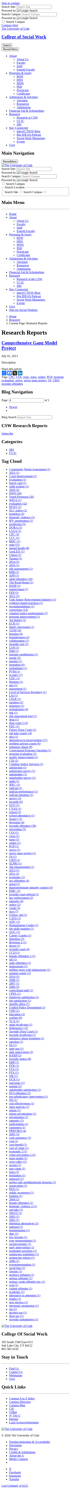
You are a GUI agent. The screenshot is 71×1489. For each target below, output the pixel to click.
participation (18, 1124)
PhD (19, 86)
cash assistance (20, 1137)
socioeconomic (20, 1244)
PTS (14, 1072)
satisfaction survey (22, 771)
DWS (15, 493)
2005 (14, 1134)
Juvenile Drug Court (23, 1031)
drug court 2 (18, 723)
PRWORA (17, 1131)
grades (15, 1298)
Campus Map (17, 1405)
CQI (18, 377)
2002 (14, 1220)
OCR (14, 1079)
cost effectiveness (21, 1103)
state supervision (21, 1052)
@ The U (14, 1415)
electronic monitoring (24, 1305)
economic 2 (18, 1151)
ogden (41, 377)
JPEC (14, 784)
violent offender (20, 1288)
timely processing (21, 627)
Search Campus (33, 192)
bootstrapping (19, 1230)
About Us (22, 59)
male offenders (20, 963)
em (13, 1309)
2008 (14, 980)
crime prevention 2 (22, 1155)
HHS (20, 80)
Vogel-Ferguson (21, 496)
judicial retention (21, 795)
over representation (22, 1240)
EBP (14, 1062)
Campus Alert (10, 25)
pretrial (15, 1086)
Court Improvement (23, 476)
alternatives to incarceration (28, 740)
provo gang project (35, 380)
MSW (20, 83)
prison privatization (22, 1113)
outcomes (17, 1083)
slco (13, 736)
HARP (15, 1055)
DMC (14, 891)
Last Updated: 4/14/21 (15, 1485)
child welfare (19, 486)
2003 (14, 1216)
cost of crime (19, 1148)
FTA (14, 1069)
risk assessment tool (23, 716)
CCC (14, 537)
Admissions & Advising (23, 97)
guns (14, 1172)
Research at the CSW (29, 279)
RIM (14, 572)
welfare (15, 1017)
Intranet (13, 1419)
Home (12, 214)
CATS (15, 918)
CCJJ (14, 952)
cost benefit (18, 1144)
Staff (19, 66)
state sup (16, 1048)
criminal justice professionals (28, 613)
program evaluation (22, 753)
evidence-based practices (26, 603)
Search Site (12, 192)
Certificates (23, 93)
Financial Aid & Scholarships (26, 110)
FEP (13, 592)
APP (14, 575)
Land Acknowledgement (24, 1422)
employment (18, 589)
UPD (14, 1011)
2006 (14, 987)
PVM (14, 671)
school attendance (21, 815)
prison (15, 1110)
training (15, 1196)
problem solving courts (25, 743)
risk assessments (21, 568)
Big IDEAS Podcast (29, 134)
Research (14, 114)
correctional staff (21, 990)
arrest (14, 884)
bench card (17, 483)
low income (18, 1237)
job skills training (21, 928)
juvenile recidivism (22, 1035)
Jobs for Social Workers (23, 310)
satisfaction (18, 767)
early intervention (21, 1247)
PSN (14, 1189)
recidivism (17, 524)
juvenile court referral (24, 894)
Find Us (14, 1368)
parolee (15, 661)
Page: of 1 (25, 400)
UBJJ (56, 380)
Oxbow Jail (18, 915)
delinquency (18, 1028)
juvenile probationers (23, 1319)
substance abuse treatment (26, 1038)
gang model (18, 1158)
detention (16, 939)
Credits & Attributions (22, 1452)
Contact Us (16, 1372)
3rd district (17, 620)
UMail (13, 1412)
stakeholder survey (22, 777)
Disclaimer (15, 1445)
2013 (14, 870)
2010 (14, 976)
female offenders (21, 1202)
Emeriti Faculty (26, 69)
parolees (16, 702)
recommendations (21, 606)
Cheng (15, 555)
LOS (14, 647)
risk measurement (21, 867)
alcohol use (18, 1312)
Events (21, 141)
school (15, 812)
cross (26, 377)
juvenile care (18, 644)
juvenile (16, 801)
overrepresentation (22, 1264)
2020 (14, 490)
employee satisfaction (24, 997)
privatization (18, 1117)
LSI (13, 695)
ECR (14, 623)
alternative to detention (24, 1295)
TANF (15, 630)
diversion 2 (18, 942)
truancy (15, 819)
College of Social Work (24, 36)
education (17, 1014)
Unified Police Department (27, 1007)
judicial (15, 788)
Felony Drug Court (22, 729)
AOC (14, 932)
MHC (14, 541)
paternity (16, 1120)
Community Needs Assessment (29, 469)
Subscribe (7, 433)
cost (13, 1141)
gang (33, 377)
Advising (22, 100)
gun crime (17, 1168)
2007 (14, 983)
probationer (18, 668)
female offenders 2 (22, 956)
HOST (15, 507)
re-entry (16, 675)
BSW (20, 76)
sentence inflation (21, 1274)
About (13, 56)
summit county (20, 973)
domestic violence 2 (23, 1206)
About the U (16, 1455)
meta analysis (19, 1107)
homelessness (19, 637)
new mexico (18, 1302)
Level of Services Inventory (27, 692)
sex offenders (19, 880)
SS (13, 1045)
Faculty (21, 62)
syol (13, 1285)
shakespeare (18, 966)
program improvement (24, 616)
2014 (14, 561)
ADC (14, 921)
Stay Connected (18, 127)
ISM (14, 651)
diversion (16, 822)
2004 (14, 1199)
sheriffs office (19, 1004)
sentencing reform (22, 1257)
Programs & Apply (20, 73)
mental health (19, 548)
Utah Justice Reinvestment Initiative (32, 599)
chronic (15, 1271)
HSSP (14, 585)
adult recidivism (20, 1024)
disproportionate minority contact (31, 887)
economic (17, 877)
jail (13, 959)
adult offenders (21, 579)
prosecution (18, 1185)
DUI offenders (20, 1093)
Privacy (13, 1448)
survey (15, 798)
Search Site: (9, 6)
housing (16, 633)
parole (15, 657)
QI (49, 380)
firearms (16, 681)
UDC (14, 678)
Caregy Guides (20, 935)
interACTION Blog (28, 131)
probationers (18, 709)
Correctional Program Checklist (30, 750)
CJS (13, 760)
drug (14, 719)
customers (17, 1127)
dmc (13, 1233)
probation (17, 664)
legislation (17, 1175)
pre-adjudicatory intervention (28, 1096)
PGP (49, 377)
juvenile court (19, 949)
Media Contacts (18, 1459)
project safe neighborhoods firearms (32, 1182)
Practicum (23, 90)
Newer (13, 407)
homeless (16, 514)
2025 (14, 472)
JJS (13, 1100)
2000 (14, 1261)
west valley (18, 1161)
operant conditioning (23, 654)
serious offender (20, 1278)
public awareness (21, 1192)
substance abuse (20, 747)
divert (14, 945)
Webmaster (15, 1375)
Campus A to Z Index (22, 1398)
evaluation (18, 503)
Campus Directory (20, 1401)
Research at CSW (27, 117)
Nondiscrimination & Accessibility (29, 1441)
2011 (14, 873)
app (13, 685)
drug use (16, 1316)
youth (14, 908)
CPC (12, 377)
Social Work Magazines (31, 138)
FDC (14, 726)
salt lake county (20, 733)
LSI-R (15, 699)
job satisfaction (20, 1000)
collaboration (19, 640)
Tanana (15, 558)
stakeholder (18, 774)
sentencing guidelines (24, 1254)
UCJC (20, 121)
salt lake (16, 1209)
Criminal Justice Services (26, 764)
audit (14, 781)
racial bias (17, 1268)
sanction (16, 1041)
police (14, 904)
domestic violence (22, 517)
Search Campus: (11, 14)
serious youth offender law (27, 1281)
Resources (23, 104)
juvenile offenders (12, 383)
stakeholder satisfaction (25, 1089)
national (16, 1226)
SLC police (18, 510)
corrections (18, 609)
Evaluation (17, 479)
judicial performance (23, 791)
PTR (14, 1065)
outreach (16, 1178)
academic (16, 1292)
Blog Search (9, 417)
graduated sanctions (23, 1250)
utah (14, 544)
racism (15, 1165)
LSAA (15, 531)
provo (18, 380)
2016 (14, 565)
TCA (14, 1021)
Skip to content (11, 3)
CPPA (15, 993)
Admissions (24, 107)
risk (13, 712)
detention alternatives (23, 1223)
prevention (17, 829)
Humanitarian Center (23, 925)
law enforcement (21, 897)
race (13, 911)
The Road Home (21, 582)
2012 (14, 596)
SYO (14, 805)
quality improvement (23, 757)
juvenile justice (20, 1059)
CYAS (15, 808)
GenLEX (16, 551)
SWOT (15, 1213)
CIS (11, 1408)
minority (16, 901)
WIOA (15, 500)
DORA (15, 527)
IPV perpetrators (21, 520)
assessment (17, 688)
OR (13, 1076)
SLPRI (15, 863)
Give (12, 145)
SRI (19, 124)
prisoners (16, 705)
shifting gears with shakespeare (29, 969)
